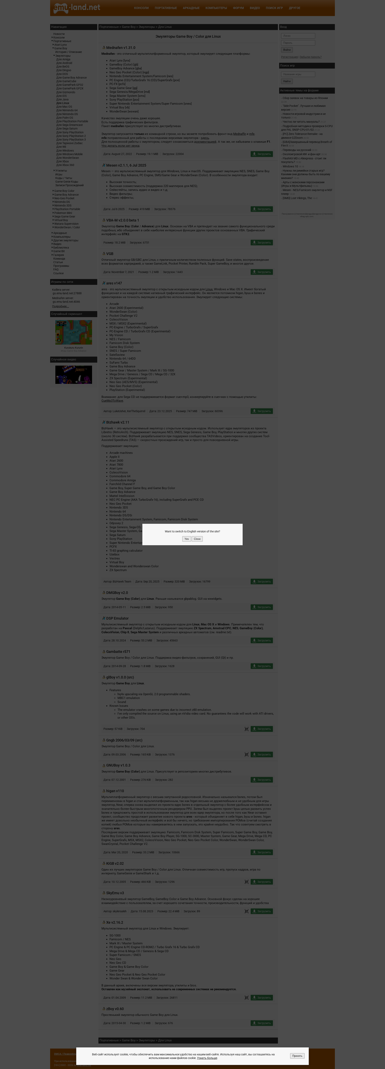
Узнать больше (207, 1058)
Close (197, 538)
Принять (297, 1055)
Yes (186, 538)
